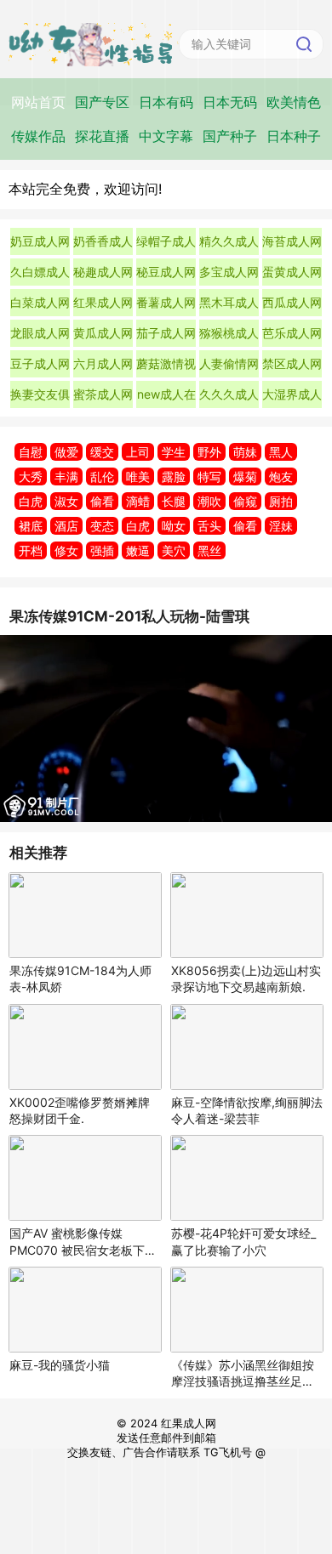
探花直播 (102, 136)
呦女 (174, 526)
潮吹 (209, 501)
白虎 (31, 501)
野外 (209, 452)
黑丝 (209, 550)
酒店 (66, 526)
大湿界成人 (292, 394)
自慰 (31, 452)
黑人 (281, 452)
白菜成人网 (40, 302)
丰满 (66, 476)
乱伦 (102, 476)
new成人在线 (166, 397)
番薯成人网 (166, 302)
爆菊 (245, 476)
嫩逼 (138, 550)
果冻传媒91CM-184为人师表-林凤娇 (80, 978)
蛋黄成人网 (292, 271)
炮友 (281, 476)
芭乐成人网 (292, 333)
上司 (138, 452)
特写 (209, 476)
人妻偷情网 (229, 363)
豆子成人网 (40, 363)
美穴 (174, 550)
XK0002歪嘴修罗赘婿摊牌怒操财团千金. (79, 1110)
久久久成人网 (229, 397)
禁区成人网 (292, 363)
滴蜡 (138, 501)
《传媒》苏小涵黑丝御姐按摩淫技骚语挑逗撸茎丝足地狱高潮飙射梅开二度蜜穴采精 (242, 1373)
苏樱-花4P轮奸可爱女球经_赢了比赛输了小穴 (243, 1241)
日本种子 (293, 136)
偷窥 (245, 501)
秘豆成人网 (166, 271)
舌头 (209, 526)
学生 (174, 452)
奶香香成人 (103, 241)
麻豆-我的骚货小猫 (59, 1365)
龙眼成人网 (40, 333)
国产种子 (230, 136)
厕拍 (281, 501)
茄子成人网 (166, 333)
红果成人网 (103, 302)
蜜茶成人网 (103, 394)
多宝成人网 (229, 271)
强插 (102, 550)
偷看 (102, 501)
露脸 (174, 476)
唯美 (138, 476)
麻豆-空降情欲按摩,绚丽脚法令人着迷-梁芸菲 (247, 1110)
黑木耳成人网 (229, 305)
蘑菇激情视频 (166, 366)
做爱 (66, 452)
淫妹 (281, 526)
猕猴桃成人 (229, 333)
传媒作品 (38, 136)
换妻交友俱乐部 (40, 397)
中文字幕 (166, 136)
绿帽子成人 (166, 241)
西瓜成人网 (292, 302)
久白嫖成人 (40, 271)
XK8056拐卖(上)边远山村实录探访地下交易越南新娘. (246, 978)
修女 (66, 550)
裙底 (31, 526)
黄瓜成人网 (103, 333)
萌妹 (245, 452)
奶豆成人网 (40, 241)
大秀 (31, 476)
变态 (102, 526)
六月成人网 (103, 363)
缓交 (102, 452)
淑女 (66, 501)
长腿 (174, 501)
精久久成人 (229, 241)
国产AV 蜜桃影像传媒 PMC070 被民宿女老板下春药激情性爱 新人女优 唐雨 (83, 1241)
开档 (31, 550)
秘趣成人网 (103, 271)
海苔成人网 (292, 241)
